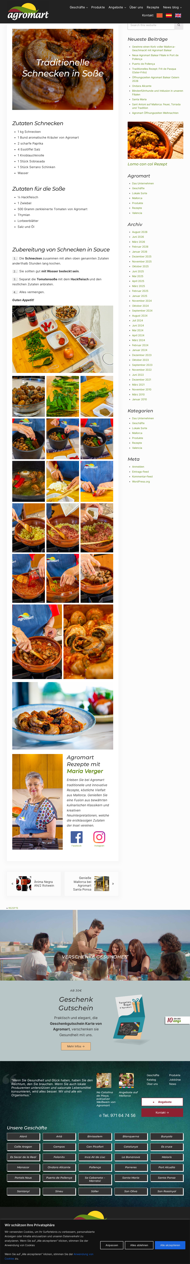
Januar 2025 (139, 295)
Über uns (152, 1083)
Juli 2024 (137, 320)
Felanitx (59, 1157)
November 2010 (141, 389)
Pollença (95, 1167)
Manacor (23, 1167)
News (172, 1083)
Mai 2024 (137, 330)
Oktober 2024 (140, 305)
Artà (59, 1136)
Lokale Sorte (139, 193)
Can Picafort (95, 1146)
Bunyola (166, 1136)
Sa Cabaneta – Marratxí (95, 1179)
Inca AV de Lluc (95, 1157)
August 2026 (140, 231)
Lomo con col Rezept (147, 164)
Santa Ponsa (167, 1177)
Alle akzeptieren (170, 1245)
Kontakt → (162, 1112)
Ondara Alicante (141, 85)
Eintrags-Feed (140, 471)
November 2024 (142, 300)
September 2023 (142, 364)
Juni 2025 (138, 271)
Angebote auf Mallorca (128, 1094)
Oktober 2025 (140, 266)
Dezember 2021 (141, 379)
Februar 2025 (140, 290)
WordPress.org (141, 481)
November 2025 (142, 261)
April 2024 (138, 335)
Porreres (131, 1167)
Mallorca (137, 198)
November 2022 (142, 369)
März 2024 (138, 340)
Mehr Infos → (76, 1046)
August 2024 (140, 315)
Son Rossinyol (167, 1191)
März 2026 (138, 241)
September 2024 (142, 310)
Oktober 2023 (140, 359)
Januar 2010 (139, 399)
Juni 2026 (138, 236)
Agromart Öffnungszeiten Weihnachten (155, 112)
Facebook (76, 845)
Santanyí (23, 1191)
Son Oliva (130, 1191)
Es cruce (166, 1146)
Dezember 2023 (142, 355)
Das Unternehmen (143, 183)
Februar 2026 (140, 246)
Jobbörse (175, 1079)
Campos (59, 1146)
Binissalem (94, 1136)
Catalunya (131, 1146)
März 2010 (138, 394)
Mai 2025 (137, 276)
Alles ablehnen (139, 1245)
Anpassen (112, 1245)
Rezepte (13, 908)
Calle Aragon (23, 1146)
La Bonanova (131, 1157)
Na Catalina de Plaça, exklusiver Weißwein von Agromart (106, 1099)
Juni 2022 (138, 374)
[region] (95, 1242)
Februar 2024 (140, 345)
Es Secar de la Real (23, 1157)
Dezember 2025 (141, 256)
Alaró (23, 1136)
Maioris (167, 1157)
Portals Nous (23, 1177)
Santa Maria (139, 99)
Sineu (59, 1191)
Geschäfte (138, 188)
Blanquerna (131, 1136)
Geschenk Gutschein (75, 1003)
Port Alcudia (166, 1167)
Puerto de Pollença (143, 63)
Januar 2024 (139, 350)
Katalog (151, 1079)
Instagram (99, 845)
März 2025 (138, 286)
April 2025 (138, 281)
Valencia (137, 212)
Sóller (95, 1191)
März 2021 (138, 384)
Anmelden (138, 466)
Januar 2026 (139, 251)
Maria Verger (85, 771)
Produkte (137, 203)
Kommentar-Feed (142, 476)
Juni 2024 (138, 325)
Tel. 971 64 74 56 (119, 1115)
